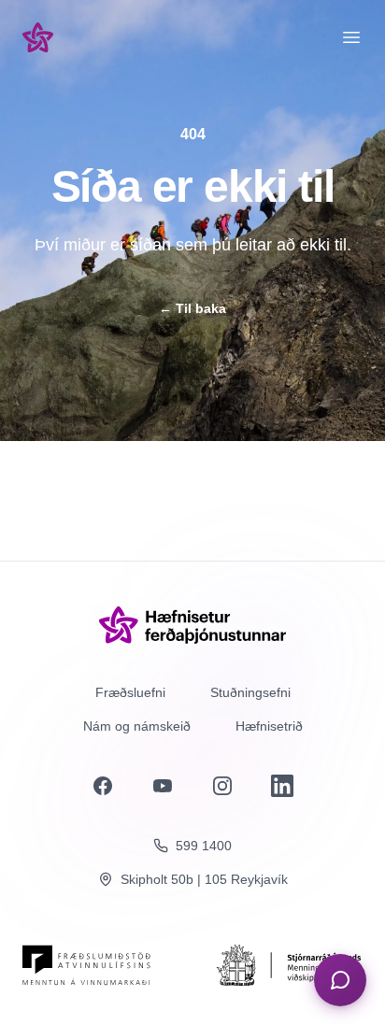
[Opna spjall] (340, 980)
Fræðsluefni (130, 692)
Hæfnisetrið (269, 726)
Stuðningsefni (250, 692)
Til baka (192, 308)
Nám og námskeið (137, 726)
